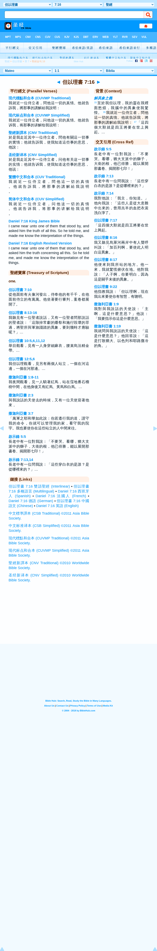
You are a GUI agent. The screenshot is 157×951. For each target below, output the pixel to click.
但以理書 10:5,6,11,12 (27, 341)
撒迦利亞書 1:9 (106, 304)
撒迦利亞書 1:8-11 (24, 377)
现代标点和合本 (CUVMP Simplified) (39, 115)
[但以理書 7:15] (5, 438)
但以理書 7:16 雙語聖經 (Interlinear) (39, 486)
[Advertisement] (78, 618)
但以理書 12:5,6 (22, 359)
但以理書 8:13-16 (23, 313)
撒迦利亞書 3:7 (21, 413)
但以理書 (17, 61)
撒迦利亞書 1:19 (107, 326)
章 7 (27, 61)
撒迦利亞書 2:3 (21, 395)
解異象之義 (103, 98)
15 (95, 102)
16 (104, 112)
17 (135, 122)
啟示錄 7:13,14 (21, 460)
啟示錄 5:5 (17, 437)
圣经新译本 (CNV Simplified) (33, 155)
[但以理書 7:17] (152, 438)
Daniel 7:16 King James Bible (34, 221)
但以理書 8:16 (105, 237)
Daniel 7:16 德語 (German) (31, 501)
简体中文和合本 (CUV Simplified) (36, 199)
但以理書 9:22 (105, 287)
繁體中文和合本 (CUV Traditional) (37, 177)
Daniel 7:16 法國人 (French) (61, 496)
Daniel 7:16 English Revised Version (40, 243)
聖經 (7, 61)
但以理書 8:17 (105, 260)
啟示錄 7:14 (103, 193)
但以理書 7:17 (105, 220)
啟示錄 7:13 (103, 176)
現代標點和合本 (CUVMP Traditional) (40, 98)
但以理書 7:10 (20, 290)
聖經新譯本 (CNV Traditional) (33, 133)
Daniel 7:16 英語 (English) (57, 506)
